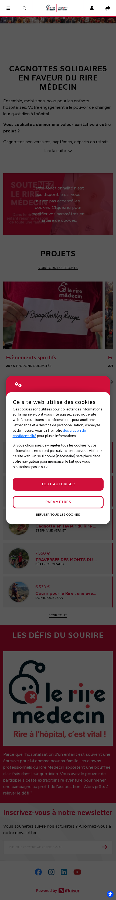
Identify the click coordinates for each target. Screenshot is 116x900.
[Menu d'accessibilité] (110, 894)
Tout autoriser (58, 484)
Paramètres (58, 502)
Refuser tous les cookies (58, 514)
